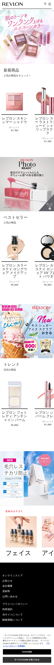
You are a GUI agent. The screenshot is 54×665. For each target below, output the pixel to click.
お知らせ (7, 580)
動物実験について (12, 620)
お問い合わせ (10, 596)
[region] (27, 646)
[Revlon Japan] (12, 4)
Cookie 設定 (27, 652)
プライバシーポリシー (15, 604)
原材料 (6, 591)
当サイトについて (12, 614)
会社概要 (7, 586)
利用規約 (7, 609)
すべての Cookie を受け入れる (27, 659)
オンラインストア (12, 575)
